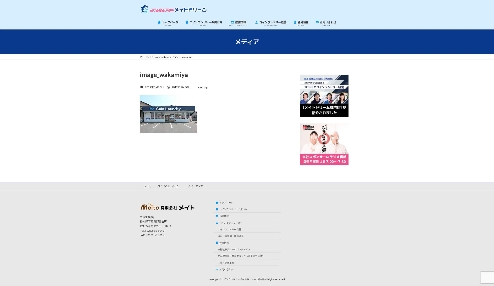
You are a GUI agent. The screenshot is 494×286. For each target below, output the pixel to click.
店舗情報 (224, 216)
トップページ (226, 202)
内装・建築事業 (226, 262)
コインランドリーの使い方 (233, 209)
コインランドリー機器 (229, 229)
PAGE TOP (479, 273)
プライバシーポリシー (169, 186)
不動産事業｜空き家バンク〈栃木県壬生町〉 (241, 256)
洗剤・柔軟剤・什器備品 (230, 236)
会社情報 (224, 242)
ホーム (147, 186)
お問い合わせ (226, 269)
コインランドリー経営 (231, 222)
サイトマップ (196, 186)
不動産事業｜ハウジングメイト (234, 249)
